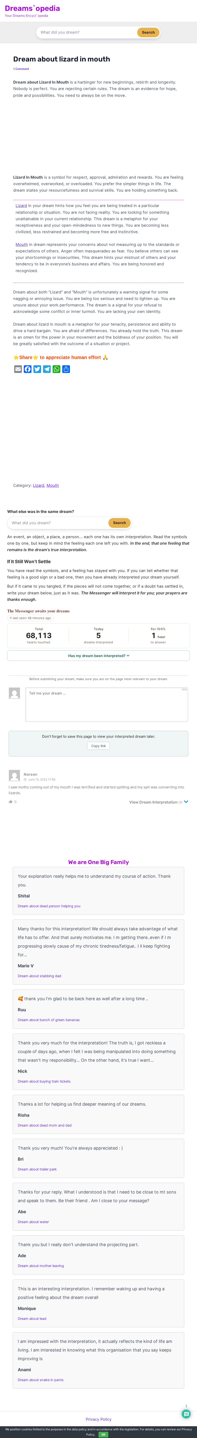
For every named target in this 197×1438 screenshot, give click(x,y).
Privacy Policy (98, 1419)
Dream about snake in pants (41, 1380)
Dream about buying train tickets (44, 1081)
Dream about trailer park (37, 1169)
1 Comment (21, 69)
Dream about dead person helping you (49, 906)
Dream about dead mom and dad (45, 1125)
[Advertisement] (98, 138)
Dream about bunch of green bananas (49, 1020)
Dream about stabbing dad (39, 976)
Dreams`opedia (32, 8)
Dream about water (33, 1222)
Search (148, 32)
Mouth (22, 244)
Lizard (21, 205)
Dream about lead (32, 1318)
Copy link (98, 746)
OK (103, 1434)
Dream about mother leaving (41, 1266)
